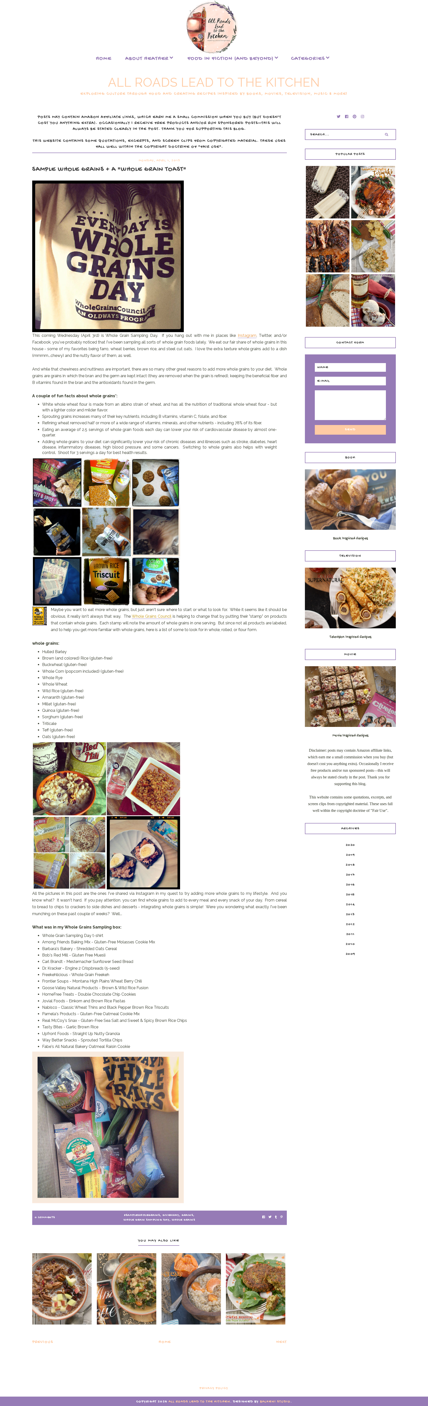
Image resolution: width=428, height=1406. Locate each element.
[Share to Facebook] (263, 1217)
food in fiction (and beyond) (230, 58)
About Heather (147, 58)
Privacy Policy (214, 1388)
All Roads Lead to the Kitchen (214, 82)
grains (187, 1215)
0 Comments (45, 1217)
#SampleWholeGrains (142, 1215)
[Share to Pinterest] (281, 1217)
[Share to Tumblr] (276, 1217)
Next (281, 1342)
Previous (42, 1342)
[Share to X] (269, 1217)
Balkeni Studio (275, 1402)
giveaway (170, 1215)
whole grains (183, 1220)
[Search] (386, 134)
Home (103, 58)
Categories (308, 58)
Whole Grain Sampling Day (146, 1220)
